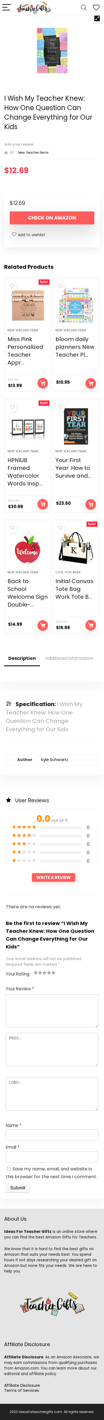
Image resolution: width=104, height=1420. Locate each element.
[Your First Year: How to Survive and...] (76, 426)
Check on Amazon (52, 217)
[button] (97, 18)
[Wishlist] (96, 7)
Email (12, 1147)
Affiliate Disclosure (22, 1385)
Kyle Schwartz (54, 759)
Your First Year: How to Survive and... (73, 468)
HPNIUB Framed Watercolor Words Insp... (24, 471)
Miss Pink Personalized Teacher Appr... (25, 350)
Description (22, 658)
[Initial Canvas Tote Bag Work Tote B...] (76, 547)
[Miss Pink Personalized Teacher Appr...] (28, 305)
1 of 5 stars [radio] (36, 972)
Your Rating (17, 974)
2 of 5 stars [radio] (38, 972)
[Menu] (6, 7)
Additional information (69, 658)
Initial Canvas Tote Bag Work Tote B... (74, 589)
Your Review (20, 989)
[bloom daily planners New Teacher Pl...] (76, 305)
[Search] (83, 7)
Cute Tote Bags (68, 572)
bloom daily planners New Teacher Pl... (74, 347)
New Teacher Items (33, 152)
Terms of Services (21, 1390)
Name (13, 1125)
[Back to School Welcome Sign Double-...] (28, 547)
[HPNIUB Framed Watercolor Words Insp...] (28, 426)
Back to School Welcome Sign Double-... (27, 592)
